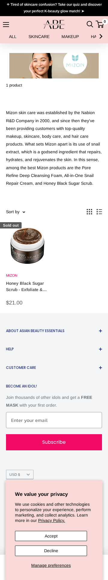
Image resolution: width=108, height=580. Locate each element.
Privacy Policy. (51, 520)
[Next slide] (100, 36)
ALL (12, 36)
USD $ (14, 475)
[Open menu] (6, 24)
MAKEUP (70, 36)
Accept (51, 536)
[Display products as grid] (89, 211)
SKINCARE (39, 36)
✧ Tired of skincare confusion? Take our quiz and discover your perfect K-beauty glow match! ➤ (54, 7)
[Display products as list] (99, 211)
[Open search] (90, 24)
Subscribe (54, 442)
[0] (100, 24)
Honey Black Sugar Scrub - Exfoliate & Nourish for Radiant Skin (25, 287)
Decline (51, 550)
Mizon (11, 275)
